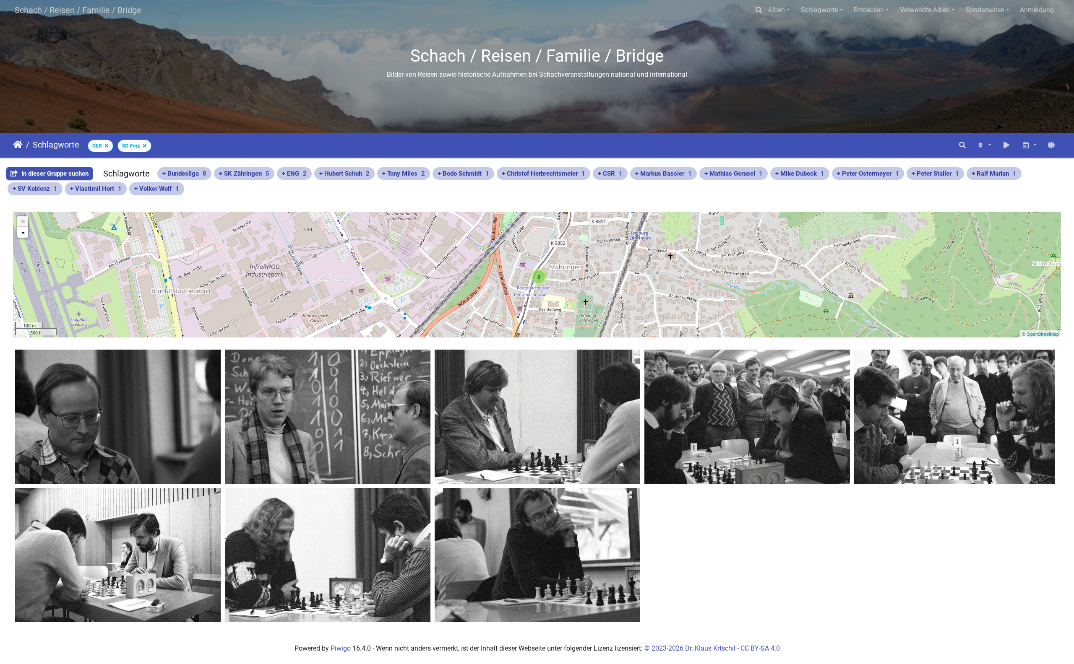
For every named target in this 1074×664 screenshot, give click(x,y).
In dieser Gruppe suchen (54, 173)
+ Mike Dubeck (799, 173)
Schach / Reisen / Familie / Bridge (78, 10)
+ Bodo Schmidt (463, 173)
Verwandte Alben (925, 10)
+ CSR (610, 173)
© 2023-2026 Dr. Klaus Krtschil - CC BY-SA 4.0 (712, 648)
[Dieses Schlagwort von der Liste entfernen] (105, 146)
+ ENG (294, 173)
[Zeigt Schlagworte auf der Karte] (1051, 145)
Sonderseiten (985, 10)
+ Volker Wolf (156, 188)
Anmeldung (1037, 10)
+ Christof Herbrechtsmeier (543, 173)
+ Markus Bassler (663, 173)
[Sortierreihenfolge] (984, 145)
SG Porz (131, 146)
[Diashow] (1006, 145)
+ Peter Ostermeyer (868, 173)
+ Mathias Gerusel (733, 173)
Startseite (18, 144)
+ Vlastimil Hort (96, 188)
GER (97, 146)
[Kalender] (1029, 145)
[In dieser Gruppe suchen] (962, 145)
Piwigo (341, 648)
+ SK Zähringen (244, 173)
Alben (776, 10)
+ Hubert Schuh (344, 173)
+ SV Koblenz (35, 188)
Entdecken (868, 10)
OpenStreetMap (1043, 333)
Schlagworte (819, 10)
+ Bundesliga (184, 173)
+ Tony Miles (403, 173)
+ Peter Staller (935, 173)
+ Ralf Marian (994, 173)
